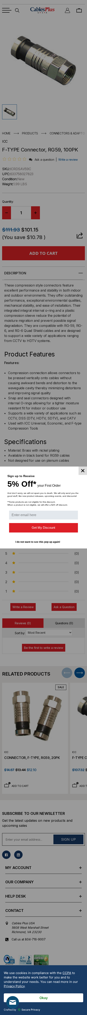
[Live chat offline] (12, 1002)
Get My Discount (43, 527)
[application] (43, 990)
